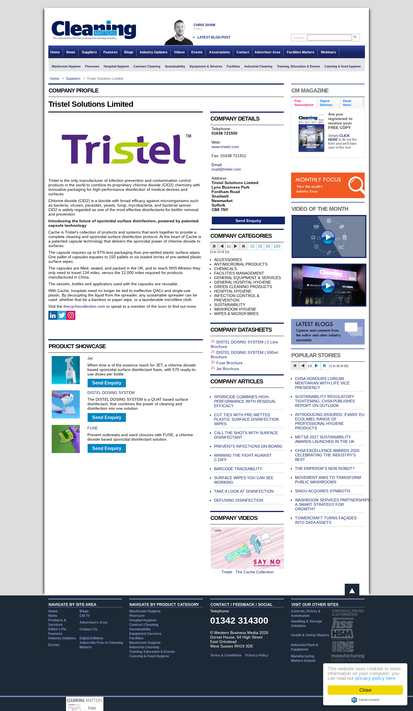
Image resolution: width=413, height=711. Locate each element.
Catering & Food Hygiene (149, 656)
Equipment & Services (206, 66)
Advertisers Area (93, 622)
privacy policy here (375, 678)
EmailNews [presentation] (347, 103)
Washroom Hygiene (66, 66)
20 (260, 246)
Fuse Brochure (229, 363)
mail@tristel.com (226, 169)
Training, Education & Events (298, 66)
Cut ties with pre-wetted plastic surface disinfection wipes (246, 419)
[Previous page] (222, 246)
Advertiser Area (267, 52)
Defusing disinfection (238, 500)
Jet (90, 358)
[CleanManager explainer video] (329, 256)
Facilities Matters (300, 52)
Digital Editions (91, 638)
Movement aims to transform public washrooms (328, 479)
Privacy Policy (256, 655)
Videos (179, 52)
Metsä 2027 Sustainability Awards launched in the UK (324, 439)
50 (268, 246)
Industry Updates (153, 52)
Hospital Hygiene (116, 66)
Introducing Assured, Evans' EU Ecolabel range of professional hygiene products (329, 421)
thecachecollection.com (84, 306)
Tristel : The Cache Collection (247, 572)
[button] (106, 383)
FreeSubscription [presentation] (304, 103)
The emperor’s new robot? (325, 468)
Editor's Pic (57, 629)
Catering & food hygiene (342, 66)
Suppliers (89, 52)
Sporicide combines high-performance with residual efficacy (245, 401)
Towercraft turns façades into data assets (326, 520)
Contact (243, 52)
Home (55, 52)
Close (365, 690)
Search (299, 38)
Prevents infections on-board (248, 446)
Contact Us (88, 629)
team (162, 306)
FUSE (92, 428)
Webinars (328, 52)
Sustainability (175, 66)
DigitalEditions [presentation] (326, 103)
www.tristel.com (225, 146)
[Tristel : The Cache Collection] (247, 567)
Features (110, 52)
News (70, 52)
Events (197, 52)
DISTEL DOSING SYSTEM (111, 392)
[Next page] (236, 246)
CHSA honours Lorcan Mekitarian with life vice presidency (322, 383)
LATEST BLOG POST (214, 37)
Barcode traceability (238, 469)
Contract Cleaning (146, 66)
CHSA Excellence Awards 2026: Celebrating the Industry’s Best (327, 455)
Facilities (233, 66)
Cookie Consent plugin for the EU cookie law (365, 700)
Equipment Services (145, 634)
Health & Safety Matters (310, 635)
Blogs (128, 52)
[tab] (304, 103)
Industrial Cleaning (258, 66)
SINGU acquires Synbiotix (322, 491)
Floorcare (92, 66)
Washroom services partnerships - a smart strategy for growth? (334, 504)
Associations (219, 52)
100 (277, 246)
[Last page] (244, 246)
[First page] (214, 246)
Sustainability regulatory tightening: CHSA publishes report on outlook (325, 401)
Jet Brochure (227, 368)
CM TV (85, 616)
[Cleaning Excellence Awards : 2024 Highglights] (329, 305)
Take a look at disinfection (244, 491)
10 (252, 246)
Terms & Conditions (226, 655)
